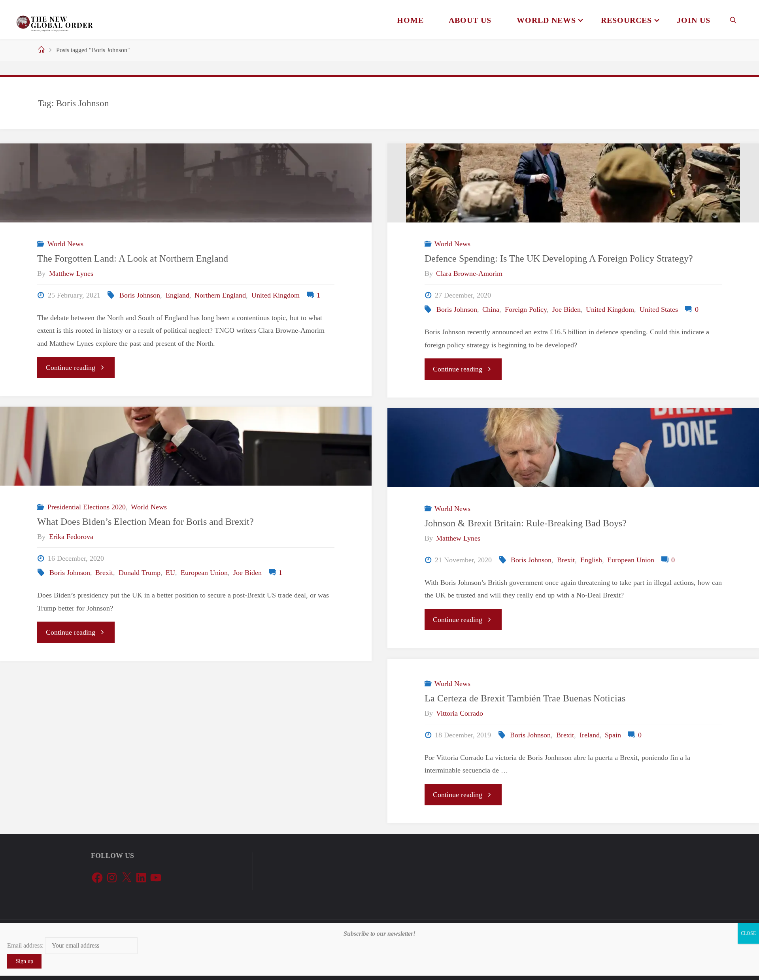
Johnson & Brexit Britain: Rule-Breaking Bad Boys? (526, 523)
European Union (204, 573)
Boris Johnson (139, 295)
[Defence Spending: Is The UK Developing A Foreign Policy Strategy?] (573, 182)
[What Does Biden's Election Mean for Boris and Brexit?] (186, 446)
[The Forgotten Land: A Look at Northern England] (186, 182)
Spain (613, 735)
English (591, 560)
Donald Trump (139, 573)
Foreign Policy (526, 309)
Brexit (104, 573)
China (490, 309)
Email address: (26, 945)
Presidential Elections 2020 (86, 507)
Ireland (590, 735)
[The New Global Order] (54, 20)
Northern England (220, 295)
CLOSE (748, 933)
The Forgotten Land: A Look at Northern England (132, 258)
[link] (733, 20)
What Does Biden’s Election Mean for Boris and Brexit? (145, 521)
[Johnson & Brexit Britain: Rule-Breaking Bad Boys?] (573, 447)
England (177, 295)
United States (659, 309)
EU (170, 573)
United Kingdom (275, 295)
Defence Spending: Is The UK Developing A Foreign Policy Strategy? (559, 258)
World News (65, 244)
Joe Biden (566, 309)
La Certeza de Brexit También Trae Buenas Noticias (525, 698)
